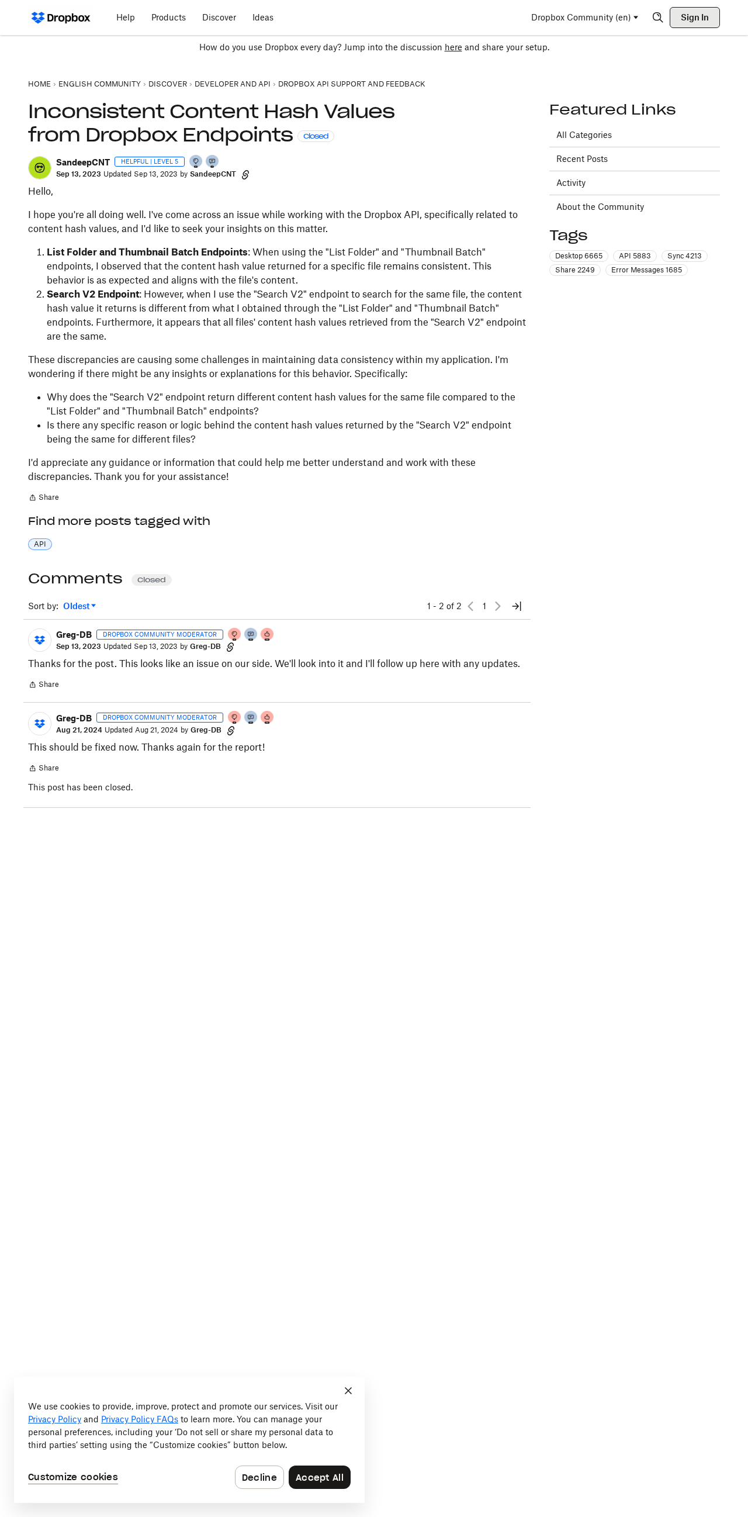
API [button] (40, 544)
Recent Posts (582, 159)
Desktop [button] (578, 255)
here (453, 47)
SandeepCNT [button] (83, 162)
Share (43, 498)
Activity (571, 183)
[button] (39, 167)
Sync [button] (684, 255)
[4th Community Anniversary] (235, 635)
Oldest (77, 606)
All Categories (584, 135)
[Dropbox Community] (61, 17)
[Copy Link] (245, 174)
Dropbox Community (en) (581, 17)
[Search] (658, 17)
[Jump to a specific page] (516, 606)
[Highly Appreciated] (268, 635)
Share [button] (575, 269)
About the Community (600, 207)
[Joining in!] (213, 162)
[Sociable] (251, 635)
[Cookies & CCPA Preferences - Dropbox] (189, 1440)
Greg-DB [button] (74, 635)
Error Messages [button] (646, 269)
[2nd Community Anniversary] (196, 162)
